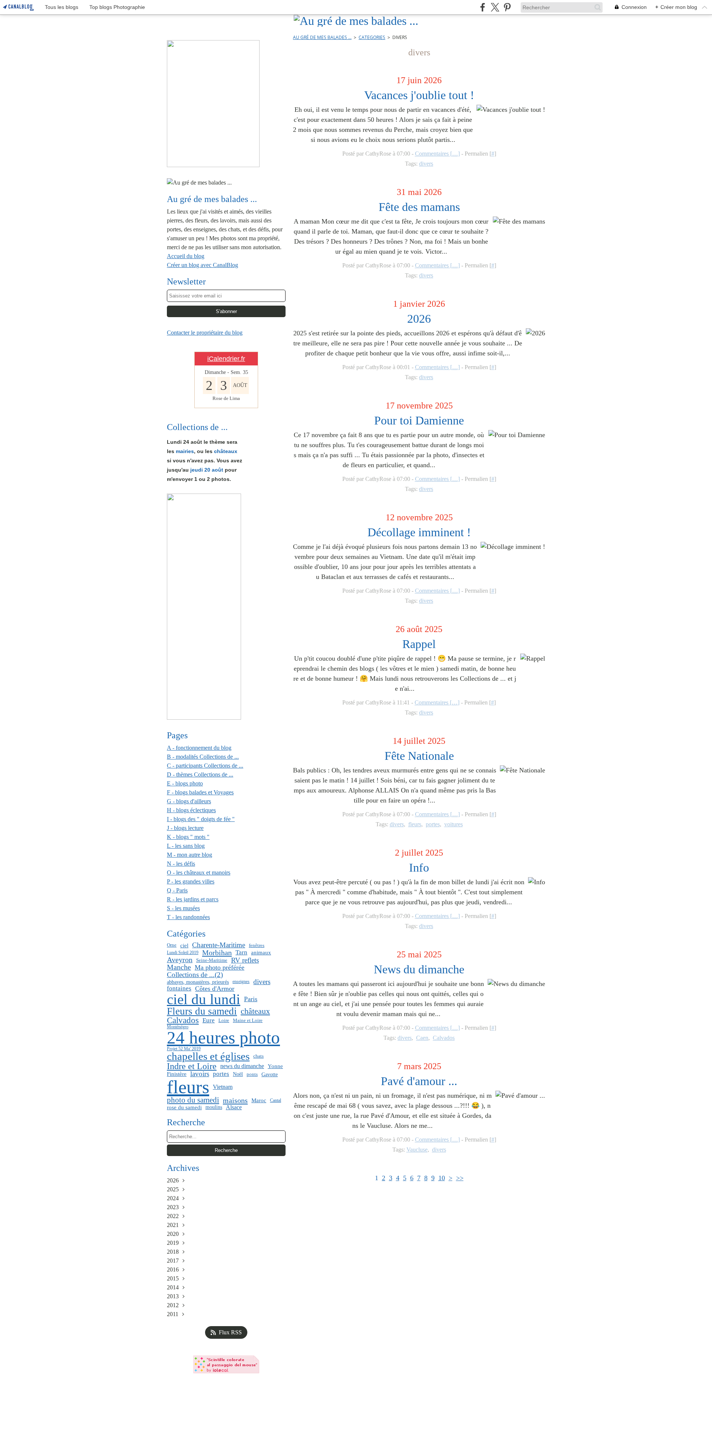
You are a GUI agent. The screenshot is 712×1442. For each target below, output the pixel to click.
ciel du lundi (203, 999)
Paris (250, 999)
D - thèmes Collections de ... (200, 774)
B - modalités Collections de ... (203, 756)
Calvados (183, 1020)
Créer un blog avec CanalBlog (202, 265)
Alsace (234, 1107)
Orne (172, 945)
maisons (235, 1100)
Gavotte (269, 1074)
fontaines (179, 989)
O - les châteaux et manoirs (198, 872)
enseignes (241, 981)
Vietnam (223, 1087)
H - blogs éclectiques (191, 810)
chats (258, 1056)
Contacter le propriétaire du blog (205, 332)
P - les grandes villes (190, 881)
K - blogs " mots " (188, 837)
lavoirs (199, 1074)
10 (441, 1178)
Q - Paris (177, 890)
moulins (213, 1107)
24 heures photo (223, 1038)
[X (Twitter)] (495, 7)
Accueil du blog (185, 256)
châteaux (255, 1011)
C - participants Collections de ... (205, 765)
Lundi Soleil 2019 (182, 952)
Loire (223, 1020)
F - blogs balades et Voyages (200, 792)
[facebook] (482, 7)
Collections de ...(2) (195, 974)
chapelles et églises (208, 1056)
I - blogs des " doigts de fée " (201, 819)
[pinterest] (507, 7)
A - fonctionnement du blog (199, 748)
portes (221, 1074)
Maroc (258, 1100)
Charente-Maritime (218, 945)
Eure (208, 1021)
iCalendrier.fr (226, 358)
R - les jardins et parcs (192, 899)
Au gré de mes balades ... (322, 37)
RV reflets (245, 960)
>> (460, 1178)
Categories (372, 37)
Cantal (275, 1100)
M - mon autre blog (189, 855)
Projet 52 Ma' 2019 (184, 1048)
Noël (238, 1074)
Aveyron (179, 960)
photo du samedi (193, 1100)
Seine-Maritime (211, 960)
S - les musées (183, 908)
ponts (252, 1074)
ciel (184, 945)
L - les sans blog (186, 846)
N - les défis (181, 863)
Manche (179, 967)
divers (261, 981)
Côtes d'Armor (214, 988)
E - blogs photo (185, 783)
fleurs (188, 1087)
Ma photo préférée (219, 967)
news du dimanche (242, 1066)
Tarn (241, 953)
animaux (261, 952)
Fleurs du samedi (202, 1011)
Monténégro (177, 1027)
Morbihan (217, 952)
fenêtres (256, 945)
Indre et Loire (192, 1066)
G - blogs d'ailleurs (189, 801)
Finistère (177, 1074)
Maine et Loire (248, 1020)
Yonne (275, 1066)
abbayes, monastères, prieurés (198, 981)
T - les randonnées (188, 917)
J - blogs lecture (185, 828)
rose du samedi (184, 1107)
